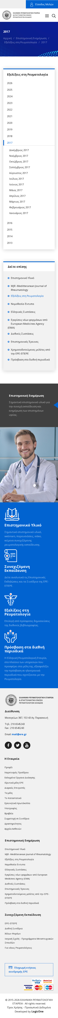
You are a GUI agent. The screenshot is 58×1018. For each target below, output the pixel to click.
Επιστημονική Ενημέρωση (31, 38)
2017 (44, 42)
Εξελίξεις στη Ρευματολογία (20, 42)
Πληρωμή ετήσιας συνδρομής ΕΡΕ (22, 969)
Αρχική (7, 38)
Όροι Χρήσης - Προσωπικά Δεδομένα (29, 1007)
